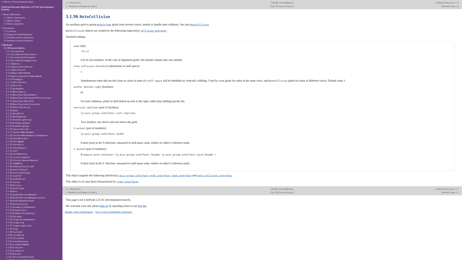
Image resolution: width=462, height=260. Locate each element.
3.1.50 (17, 204)
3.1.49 (20, 200)
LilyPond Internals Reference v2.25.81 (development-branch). (27, 8)
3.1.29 (17, 138)
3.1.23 (19, 119)
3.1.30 (15, 141)
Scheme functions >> (447, 2)
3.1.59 (14, 232)
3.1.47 (21, 194)
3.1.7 (15, 69)
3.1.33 (12, 151)
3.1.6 (19, 66)
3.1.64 (14, 247)
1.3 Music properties (14, 23)
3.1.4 (21, 60)
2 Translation (7, 28)
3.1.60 (15, 235)
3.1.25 (17, 126)
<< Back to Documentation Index (17, 1)
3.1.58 (12, 229)
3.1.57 (19, 225)
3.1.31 (15, 144)
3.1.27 (20, 132)
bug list (142, 205)
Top (273, 2)
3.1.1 (15, 51)
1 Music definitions (10, 14)
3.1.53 (20, 213)
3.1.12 (13, 85)
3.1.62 (17, 241)
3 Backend (6, 45)
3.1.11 (16, 82)
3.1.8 (18, 73)
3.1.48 (25, 197)
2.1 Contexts (10, 31)
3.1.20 (12, 110)
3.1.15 (21, 94)
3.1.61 (15, 238)
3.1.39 (17, 169)
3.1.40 (18, 172)
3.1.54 (13, 216)
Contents (281, 2)
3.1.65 (15, 250)
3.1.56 (15, 222)
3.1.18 (23, 104)
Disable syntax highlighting (79, 212)
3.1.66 (13, 253)
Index (290, 2)
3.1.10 (14, 79)
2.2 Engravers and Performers (18, 34)
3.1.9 (24, 76)
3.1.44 (13, 185)
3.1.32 (16, 147)
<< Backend (73, 2)
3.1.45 (15, 188)
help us (104, 205)
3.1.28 (27, 135)
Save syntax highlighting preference (113, 212)
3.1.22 (16, 116)
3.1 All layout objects (14, 48)
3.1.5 (13, 63)
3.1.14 (15, 91)
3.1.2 (21, 54)
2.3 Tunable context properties (19, 37)
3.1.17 (20, 101)
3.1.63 (17, 244)
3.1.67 (20, 256)
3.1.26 (17, 129)
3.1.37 (14, 163)
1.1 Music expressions (14, 17)
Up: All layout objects (282, 6)
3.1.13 (15, 88)
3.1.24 (18, 123)
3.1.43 (13, 182)
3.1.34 (17, 154)
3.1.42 (15, 178)
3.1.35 (18, 157)
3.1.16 (28, 97)
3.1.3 (20, 57)
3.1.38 (20, 166)
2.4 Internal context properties (18, 40)
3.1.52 (16, 210)
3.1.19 (18, 107)
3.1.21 (15, 113)
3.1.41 (13, 175)
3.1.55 (20, 219)
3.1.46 (12, 191)
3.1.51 (20, 207)
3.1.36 (22, 160)
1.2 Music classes (12, 20)
